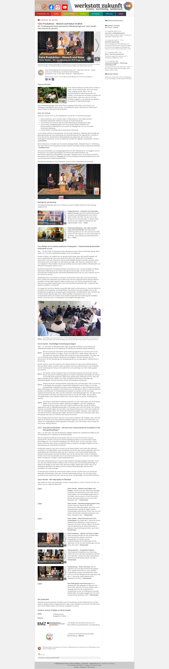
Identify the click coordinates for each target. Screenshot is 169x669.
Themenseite (83, 500)
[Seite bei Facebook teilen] (46, 80)
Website (40, 618)
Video (86, 223)
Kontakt (76, 667)
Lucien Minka (42, 141)
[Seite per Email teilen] (49, 80)
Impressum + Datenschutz (87, 667)
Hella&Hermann (44, 148)
